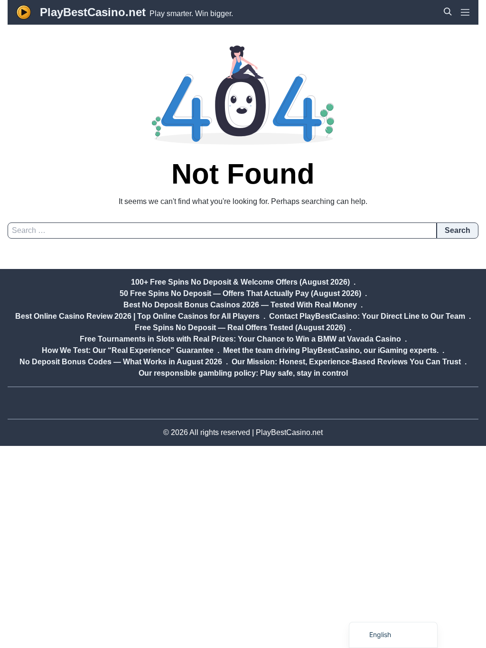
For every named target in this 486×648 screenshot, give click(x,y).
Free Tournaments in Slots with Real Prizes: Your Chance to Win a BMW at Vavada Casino (240, 339)
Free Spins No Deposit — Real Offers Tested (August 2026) (240, 328)
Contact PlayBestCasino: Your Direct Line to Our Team (367, 316)
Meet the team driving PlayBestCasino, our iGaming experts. (331, 350)
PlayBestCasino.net (93, 12)
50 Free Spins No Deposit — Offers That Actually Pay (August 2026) (240, 293)
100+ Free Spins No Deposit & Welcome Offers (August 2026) (240, 282)
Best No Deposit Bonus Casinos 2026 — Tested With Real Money (240, 305)
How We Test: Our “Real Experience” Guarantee (128, 350)
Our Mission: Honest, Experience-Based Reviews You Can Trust (346, 362)
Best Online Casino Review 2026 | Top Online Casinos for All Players (137, 316)
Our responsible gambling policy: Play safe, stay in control (243, 373)
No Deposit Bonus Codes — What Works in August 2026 (120, 362)
